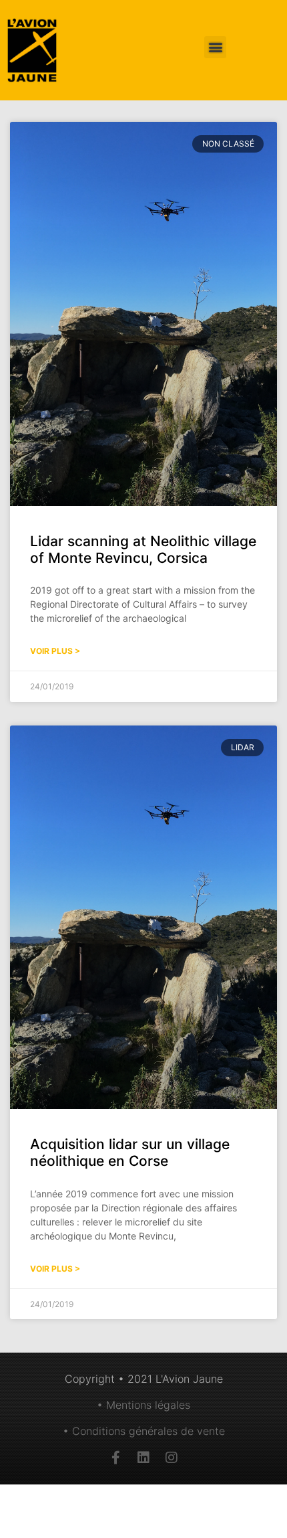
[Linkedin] (143, 1457)
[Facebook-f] (115, 1457)
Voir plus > (55, 651)
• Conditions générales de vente (144, 1431)
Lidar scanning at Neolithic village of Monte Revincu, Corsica (143, 549)
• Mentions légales (143, 1405)
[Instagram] (171, 1457)
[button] (215, 47)
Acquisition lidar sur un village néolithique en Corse (130, 1152)
